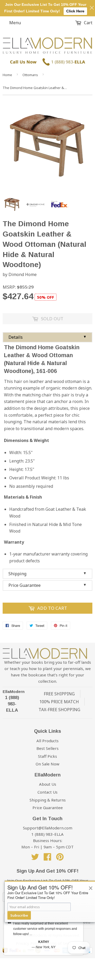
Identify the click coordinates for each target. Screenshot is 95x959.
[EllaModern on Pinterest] (60, 858)
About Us (47, 784)
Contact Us (47, 792)
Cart (87, 23)
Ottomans (30, 74)
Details (47, 337)
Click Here (75, 11)
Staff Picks (47, 756)
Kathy (43, 942)
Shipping (47, 574)
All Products (47, 740)
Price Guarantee (47, 585)
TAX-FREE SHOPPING (59, 709)
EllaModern (14, 691)
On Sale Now (47, 763)
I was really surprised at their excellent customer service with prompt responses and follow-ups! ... (45, 929)
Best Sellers (47, 748)
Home (7, 74)
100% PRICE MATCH (59, 702)
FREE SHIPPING (59, 694)
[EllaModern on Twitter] (35, 858)
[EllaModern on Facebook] (47, 858)
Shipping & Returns (48, 800)
